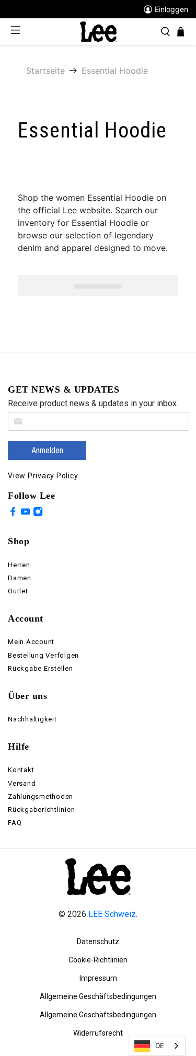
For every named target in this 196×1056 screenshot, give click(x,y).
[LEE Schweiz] (98, 31)
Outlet (18, 591)
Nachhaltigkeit (32, 719)
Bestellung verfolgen (43, 655)
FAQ (14, 823)
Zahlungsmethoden (40, 796)
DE (159, 1045)
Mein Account (31, 642)
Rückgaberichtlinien (41, 809)
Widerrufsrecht (98, 1033)
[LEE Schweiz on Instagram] (38, 513)
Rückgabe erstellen (40, 668)
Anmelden (47, 450)
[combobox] (157, 1046)
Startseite (45, 70)
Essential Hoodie (115, 70)
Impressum (98, 978)
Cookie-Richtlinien (98, 960)
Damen (19, 578)
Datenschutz (98, 941)
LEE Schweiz (112, 914)
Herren (19, 565)
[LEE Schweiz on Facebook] (13, 513)
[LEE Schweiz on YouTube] (25, 513)
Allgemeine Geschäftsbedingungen (98, 996)
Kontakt (21, 770)
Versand (22, 783)
